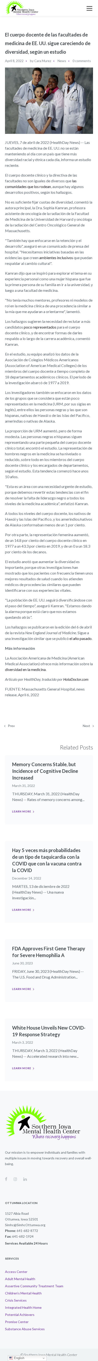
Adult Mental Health (20, 1279)
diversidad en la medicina (25, 669)
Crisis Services (16, 1300)
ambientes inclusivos (56, 257)
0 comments (82, 61)
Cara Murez (42, 61)
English (18, 1358)
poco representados (40, 327)
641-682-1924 (23, 1236)
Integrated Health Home (23, 1307)
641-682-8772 (27, 1231)
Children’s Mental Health (23, 1293)
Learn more (21, 811)
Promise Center (17, 1322)
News (62, 61)
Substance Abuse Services (25, 1329)
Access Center (16, 1272)
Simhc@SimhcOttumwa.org (25, 1225)
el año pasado (80, 638)
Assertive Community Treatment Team (34, 1286)
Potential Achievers (19, 1315)
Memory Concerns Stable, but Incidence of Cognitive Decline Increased (45, 770)
